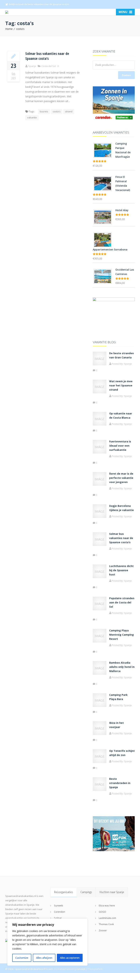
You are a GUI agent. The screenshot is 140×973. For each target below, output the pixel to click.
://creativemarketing (64, 969)
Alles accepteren (69, 957)
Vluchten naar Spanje (111, 892)
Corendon (59, 911)
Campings (86, 892)
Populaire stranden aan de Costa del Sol (121, 602)
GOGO (102, 911)
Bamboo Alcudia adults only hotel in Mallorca (122, 667)
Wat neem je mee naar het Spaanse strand (121, 385)
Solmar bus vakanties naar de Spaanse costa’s (47, 56)
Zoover (103, 930)
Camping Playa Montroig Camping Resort (121, 635)
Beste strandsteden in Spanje (119, 783)
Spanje (128, 363)
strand (68, 111)
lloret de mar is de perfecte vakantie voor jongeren (121, 478)
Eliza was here (107, 905)
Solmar (58, 918)
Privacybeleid (95, 969)
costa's (20, 29)
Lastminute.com (107, 918)
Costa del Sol (48, 66)
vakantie (32, 117)
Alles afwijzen (44, 957)
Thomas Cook (106, 924)
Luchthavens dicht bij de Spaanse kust (121, 570)
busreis (44, 111)
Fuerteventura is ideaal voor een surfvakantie (120, 446)
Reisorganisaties (63, 892)
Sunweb (58, 905)
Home (9, 29)
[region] (47, 942)
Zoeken (126, 75)
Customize (21, 957)
